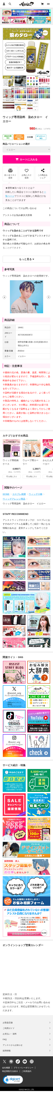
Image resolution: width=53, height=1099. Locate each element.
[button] (4, 297)
